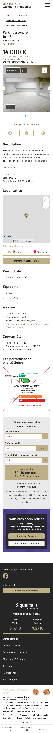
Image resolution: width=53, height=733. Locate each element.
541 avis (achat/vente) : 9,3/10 (18, 61)
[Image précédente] (3, 88)
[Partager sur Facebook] (10, 133)
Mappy (30, 241)
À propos (7, 666)
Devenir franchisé (11, 645)
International (9, 672)
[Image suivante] (50, 88)
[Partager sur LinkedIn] (43, 133)
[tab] (25, 116)
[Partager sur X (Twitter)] (26, 133)
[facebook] (5, 576)
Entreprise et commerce (15, 652)
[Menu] (47, 4)
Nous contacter (10, 679)
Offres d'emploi (10, 638)
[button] (24, 70)
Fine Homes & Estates (14, 659)
